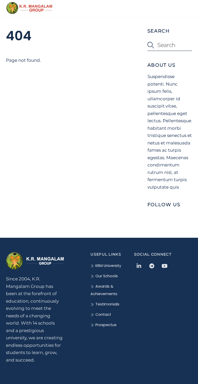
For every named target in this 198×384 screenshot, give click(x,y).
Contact (102, 314)
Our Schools (106, 276)
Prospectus (105, 324)
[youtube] (164, 265)
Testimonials (106, 304)
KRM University (107, 265)
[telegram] (152, 265)
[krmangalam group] (29, 12)
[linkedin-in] (139, 265)
